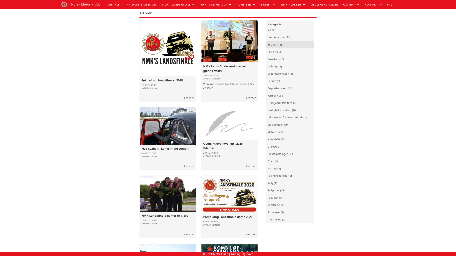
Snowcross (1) (276, 212)
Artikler (114, 4)
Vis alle (272, 30)
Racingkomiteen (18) (280, 175)
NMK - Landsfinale (176, 4)
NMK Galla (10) (276, 139)
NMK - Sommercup (213, 4)
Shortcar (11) (275, 205)
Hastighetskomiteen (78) (282, 110)
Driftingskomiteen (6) (280, 73)
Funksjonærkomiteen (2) (282, 103)
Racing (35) (274, 168)
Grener (265, 4)
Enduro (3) (274, 81)
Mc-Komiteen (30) (278, 124)
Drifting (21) (275, 66)
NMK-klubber (291, 4)
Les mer (189, 98)
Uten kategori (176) (279, 37)
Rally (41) (273, 183)
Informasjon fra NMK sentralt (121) (288, 117)
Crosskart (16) (276, 59)
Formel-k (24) (275, 95)
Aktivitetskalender (142, 4)
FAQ (390, 4)
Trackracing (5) (276, 219)
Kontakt (371, 4)
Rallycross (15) (276, 190)
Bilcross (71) (275, 44)
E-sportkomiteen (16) (280, 88)
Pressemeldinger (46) (280, 154)
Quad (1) (273, 161)
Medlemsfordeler (324, 4)
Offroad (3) (274, 146)
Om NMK (349, 4)
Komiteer (244, 4)
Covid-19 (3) (274, 52)
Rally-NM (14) (275, 197)
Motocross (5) (275, 132)
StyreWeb (247, 254)
